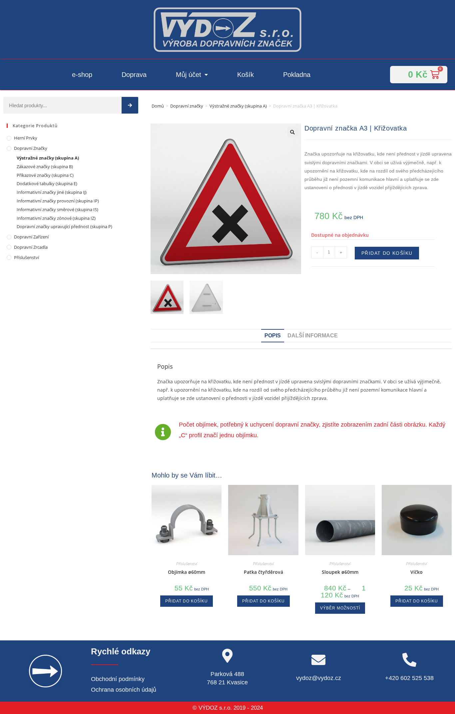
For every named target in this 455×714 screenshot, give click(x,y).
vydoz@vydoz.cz (318, 678)
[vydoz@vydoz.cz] (318, 660)
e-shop (82, 74)
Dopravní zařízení (31, 237)
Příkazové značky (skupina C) (45, 175)
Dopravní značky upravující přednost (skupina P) (64, 226)
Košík (245, 74)
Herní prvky (25, 138)
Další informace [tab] (312, 335)
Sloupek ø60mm (340, 572)
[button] (292, 132)
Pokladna (296, 74)
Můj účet (188, 74)
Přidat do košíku (386, 253)
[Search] (130, 105)
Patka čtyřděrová (263, 572)
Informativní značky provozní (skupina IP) (58, 201)
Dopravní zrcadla (31, 247)
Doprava (134, 74)
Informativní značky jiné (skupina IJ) (52, 192)
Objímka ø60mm (186, 572)
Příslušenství (26, 257)
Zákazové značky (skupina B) (45, 167)
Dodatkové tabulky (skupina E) (47, 183)
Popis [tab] (272, 335)
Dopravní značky (186, 106)
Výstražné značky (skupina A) (238, 106)
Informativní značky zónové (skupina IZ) (56, 218)
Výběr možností (340, 608)
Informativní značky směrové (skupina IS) (57, 209)
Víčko (416, 572)
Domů (158, 106)
